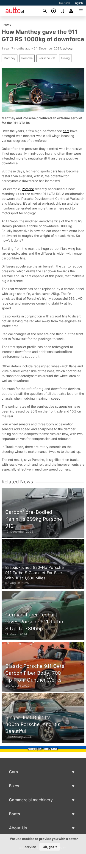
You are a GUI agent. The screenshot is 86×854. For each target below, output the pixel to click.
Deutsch (64, 3)
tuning (65, 58)
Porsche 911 (47, 58)
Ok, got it (50, 847)
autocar (68, 48)
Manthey (9, 58)
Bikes (14, 785)
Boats (14, 813)
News (7, 24)
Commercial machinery (31, 799)
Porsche (27, 58)
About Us (18, 827)
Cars (13, 771)
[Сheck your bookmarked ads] (62, 11)
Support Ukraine (43, 749)
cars (66, 131)
